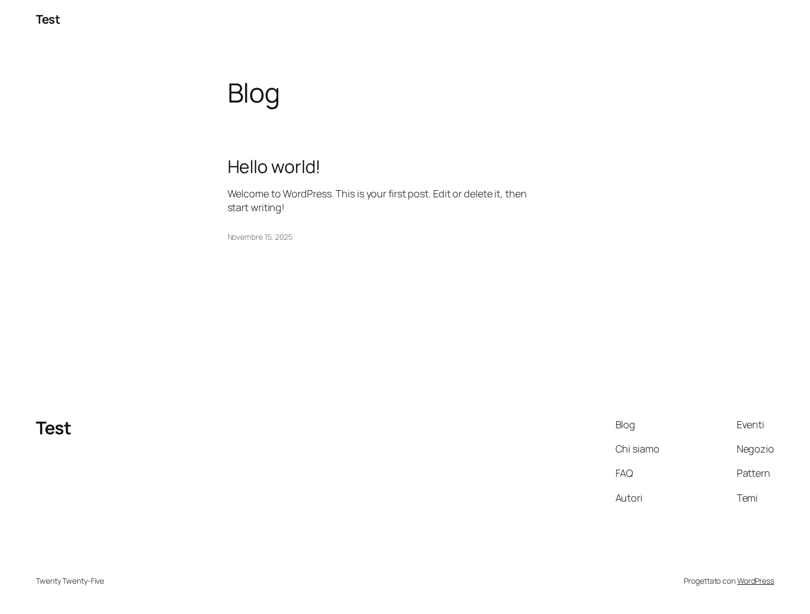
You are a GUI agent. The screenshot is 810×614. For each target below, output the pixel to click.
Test (48, 19)
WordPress (755, 580)
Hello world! (274, 166)
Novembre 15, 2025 (260, 236)
